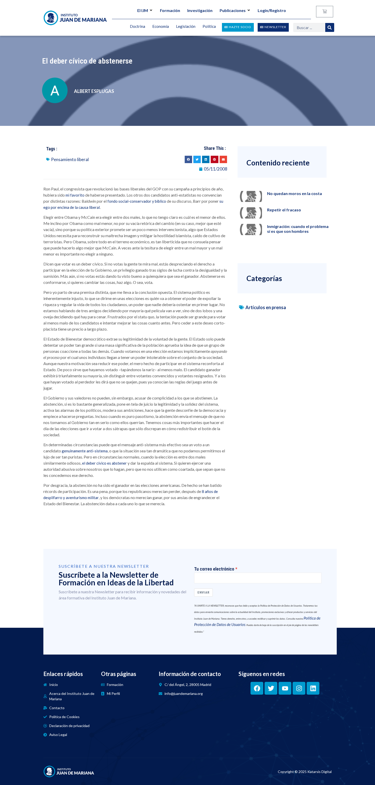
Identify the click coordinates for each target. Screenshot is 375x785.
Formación (170, 10)
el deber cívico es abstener (104, 463)
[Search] (329, 27)
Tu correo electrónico (214, 569)
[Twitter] (271, 688)
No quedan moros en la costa (294, 193)
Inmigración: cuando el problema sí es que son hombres (298, 229)
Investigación (199, 10)
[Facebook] (257, 688)
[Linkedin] (313, 688)
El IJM (142, 10)
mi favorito (75, 195)
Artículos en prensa (265, 307)
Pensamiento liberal (70, 159)
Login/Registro (272, 10)
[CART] (324, 11)
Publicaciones (233, 10)
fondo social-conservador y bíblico (136, 201)
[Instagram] (299, 688)
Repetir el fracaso (284, 209)
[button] (188, 159)
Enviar (203, 592)
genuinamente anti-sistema (85, 451)
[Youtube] (285, 688)
